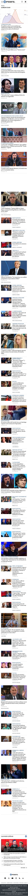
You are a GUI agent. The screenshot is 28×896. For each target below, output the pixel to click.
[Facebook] (5, 878)
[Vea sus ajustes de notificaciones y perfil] (25, 1)
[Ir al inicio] (9, 1)
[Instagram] (16, 878)
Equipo (25, 882)
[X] (8, 878)
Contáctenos (16, 882)
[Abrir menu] (2, 2)
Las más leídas (7, 836)
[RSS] (19, 878)
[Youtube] (12, 878)
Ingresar (22, 1)
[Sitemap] (23, 878)
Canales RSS (3, 882)
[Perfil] (14, 875)
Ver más (23, 867)
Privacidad (21, 882)
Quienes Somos (10, 882)
